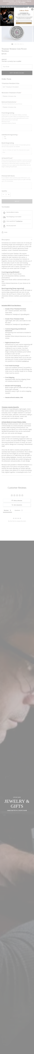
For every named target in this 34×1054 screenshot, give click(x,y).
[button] (32, 9)
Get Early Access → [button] (23, 23)
